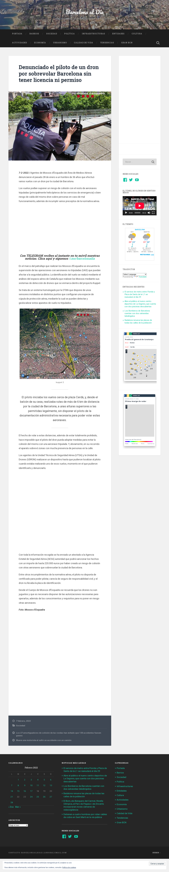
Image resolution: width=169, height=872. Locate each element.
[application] (140, 205)
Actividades (19, 42)
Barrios (34, 34)
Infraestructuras (93, 34)
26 (44, 797)
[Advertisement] (60, 228)
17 (31, 791)
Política (69, 34)
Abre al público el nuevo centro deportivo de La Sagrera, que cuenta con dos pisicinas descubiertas (140, 304)
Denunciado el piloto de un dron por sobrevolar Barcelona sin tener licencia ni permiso (59, 73)
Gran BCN (127, 42)
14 (12, 791)
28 (12, 802)
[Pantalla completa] (153, 212)
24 (31, 797)
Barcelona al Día (85, 12)
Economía (40, 42)
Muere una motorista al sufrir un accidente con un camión (43, 740)
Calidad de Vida (83, 42)
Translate (143, 277)
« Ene (11, 807)
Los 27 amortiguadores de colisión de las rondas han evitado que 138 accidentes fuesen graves (58, 734)
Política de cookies (69, 867)
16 (25, 791)
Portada (17, 34)
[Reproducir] (126, 212)
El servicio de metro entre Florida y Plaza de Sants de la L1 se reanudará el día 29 (140, 294)
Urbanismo (60, 42)
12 (44, 785)
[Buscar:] (140, 162)
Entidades (118, 34)
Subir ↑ (156, 853)
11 (38, 785)
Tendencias (107, 42)
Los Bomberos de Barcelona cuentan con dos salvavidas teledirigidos (137, 313)
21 (12, 797)
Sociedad (51, 34)
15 (18, 791)
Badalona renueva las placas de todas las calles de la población (138, 321)
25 (38, 797)
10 (31, 785)
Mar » (18, 807)
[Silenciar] (149, 212)
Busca (158, 42)
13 (51, 785)
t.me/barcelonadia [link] (82, 258)
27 (51, 797)
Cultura (137, 34)
